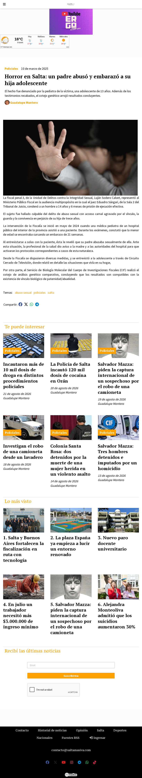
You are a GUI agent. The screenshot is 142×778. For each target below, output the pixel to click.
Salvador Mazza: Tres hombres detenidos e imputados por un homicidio (117, 457)
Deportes (119, 730)
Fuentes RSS (70, 738)
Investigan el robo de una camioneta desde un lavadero (23, 451)
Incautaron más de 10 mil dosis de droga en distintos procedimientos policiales (23, 375)
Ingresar (99, 738)
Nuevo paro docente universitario (113, 543)
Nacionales (44, 738)
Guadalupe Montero (24, 103)
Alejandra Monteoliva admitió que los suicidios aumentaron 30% (116, 615)
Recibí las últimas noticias (32, 651)
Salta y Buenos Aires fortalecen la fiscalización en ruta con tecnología (23, 549)
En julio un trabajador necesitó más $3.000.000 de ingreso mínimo (20, 615)
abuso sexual (23, 293)
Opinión (82, 730)
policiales (40, 293)
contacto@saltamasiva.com (71, 750)
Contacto (22, 730)
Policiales (11, 69)
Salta (100, 730)
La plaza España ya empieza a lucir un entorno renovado (70, 546)
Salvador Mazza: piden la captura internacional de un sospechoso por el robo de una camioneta (118, 378)
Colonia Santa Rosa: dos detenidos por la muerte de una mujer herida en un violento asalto (70, 460)
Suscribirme (71, 675)
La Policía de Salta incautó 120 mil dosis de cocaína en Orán (70, 372)
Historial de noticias (52, 730)
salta (51, 293)
